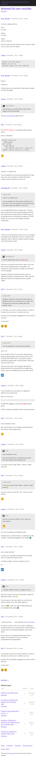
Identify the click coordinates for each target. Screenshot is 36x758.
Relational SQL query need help (16, 8)
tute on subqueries (9, 115)
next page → (5, 680)
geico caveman (30, 622)
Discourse (11, 753)
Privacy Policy (5, 749)
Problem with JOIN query (9, 693)
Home (3, 745)
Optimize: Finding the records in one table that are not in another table (10, 722)
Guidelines (17, 745)
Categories (9, 745)
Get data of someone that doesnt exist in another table (9, 702)
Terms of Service (27, 745)
